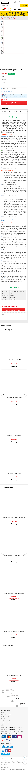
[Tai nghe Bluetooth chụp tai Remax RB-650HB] (14, 527)
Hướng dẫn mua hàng (6, 701)
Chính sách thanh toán (6, 709)
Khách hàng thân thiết (6, 705)
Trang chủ (2, 17)
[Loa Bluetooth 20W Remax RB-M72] (14, 407)
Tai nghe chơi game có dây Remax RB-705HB (14, 617)
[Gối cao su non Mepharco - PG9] (14, 647)
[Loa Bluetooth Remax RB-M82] (14, 331)
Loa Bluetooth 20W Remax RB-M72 (14, 422)
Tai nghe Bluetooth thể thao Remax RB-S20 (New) (14, 504)
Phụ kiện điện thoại (8, 316)
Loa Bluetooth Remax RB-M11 (14, 460)
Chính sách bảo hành (7, 78)
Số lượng (3, 69)
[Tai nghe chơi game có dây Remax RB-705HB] (14, 603)
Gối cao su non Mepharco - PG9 (14, 662)
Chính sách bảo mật (5, 707)
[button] (3, 381)
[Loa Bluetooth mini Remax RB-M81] (14, 369)
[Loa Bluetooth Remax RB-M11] (14, 445)
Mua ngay (14, 353)
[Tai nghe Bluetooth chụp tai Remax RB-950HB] (14, 565)
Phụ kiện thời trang (10, 17)
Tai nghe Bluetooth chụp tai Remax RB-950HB (14, 580)
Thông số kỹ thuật (13, 98)
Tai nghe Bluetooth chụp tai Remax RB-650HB (14, 542)
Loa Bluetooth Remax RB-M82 (14, 346)
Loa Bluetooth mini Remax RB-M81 (14, 384)
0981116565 (12, 714)
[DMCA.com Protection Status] (14, 740)
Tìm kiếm (24, 5)
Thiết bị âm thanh (8, 474)
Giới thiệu (4, 98)
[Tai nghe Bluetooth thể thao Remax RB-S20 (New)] (14, 489)
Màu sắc (2, 63)
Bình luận (22, 98)
